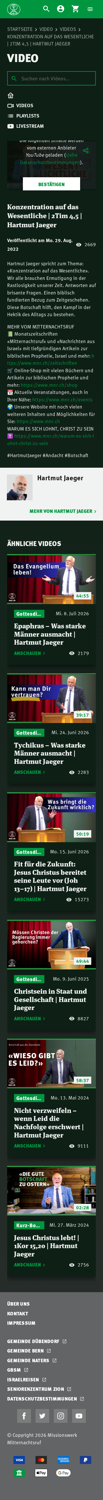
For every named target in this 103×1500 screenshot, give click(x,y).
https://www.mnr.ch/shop (49, 384)
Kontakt (17, 1313)
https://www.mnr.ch (38, 421)
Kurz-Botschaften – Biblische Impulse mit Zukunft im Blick (29, 1225)
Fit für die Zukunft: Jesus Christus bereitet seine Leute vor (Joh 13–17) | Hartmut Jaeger (50, 875)
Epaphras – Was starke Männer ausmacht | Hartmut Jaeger (50, 633)
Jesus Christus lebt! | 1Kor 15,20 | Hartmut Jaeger (46, 1245)
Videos (68, 28)
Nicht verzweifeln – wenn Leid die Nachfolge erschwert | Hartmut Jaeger (49, 1122)
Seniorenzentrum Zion (36, 1389)
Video (46, 28)
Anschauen (27, 653)
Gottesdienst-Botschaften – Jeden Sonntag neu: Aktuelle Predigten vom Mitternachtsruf (29, 613)
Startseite (20, 28)
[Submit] (14, 78)
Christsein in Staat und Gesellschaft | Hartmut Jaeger (50, 999)
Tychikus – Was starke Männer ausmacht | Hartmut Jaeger (50, 753)
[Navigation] (90, 9)
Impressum (21, 1322)
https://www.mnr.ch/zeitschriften (50, 359)
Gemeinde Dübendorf (34, 1341)
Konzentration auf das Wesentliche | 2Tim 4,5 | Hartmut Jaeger (50, 40)
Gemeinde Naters (29, 1360)
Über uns (18, 1303)
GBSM (14, 1369)
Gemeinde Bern (26, 1350)
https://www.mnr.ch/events (62, 399)
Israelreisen (23, 1379)
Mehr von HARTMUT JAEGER (60, 511)
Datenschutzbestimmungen (42, 1398)
